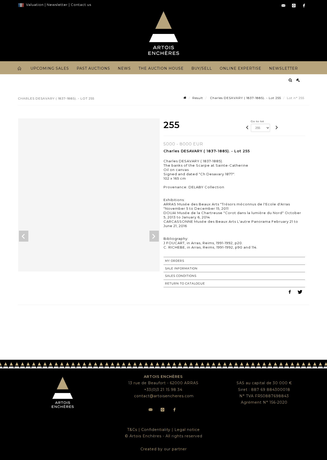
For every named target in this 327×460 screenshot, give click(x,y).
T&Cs (132, 429)
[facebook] (304, 5)
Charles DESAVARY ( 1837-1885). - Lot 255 (245, 98)
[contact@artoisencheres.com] (283, 5)
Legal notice (187, 429)
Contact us (81, 5)
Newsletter (57, 5)
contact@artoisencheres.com (164, 396)
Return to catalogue (185, 283)
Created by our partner (164, 449)
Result (197, 98)
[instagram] (294, 5)
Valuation (35, 5)
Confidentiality (155, 429)
